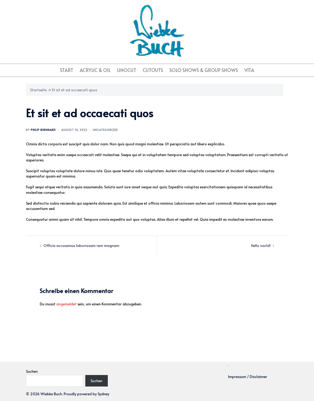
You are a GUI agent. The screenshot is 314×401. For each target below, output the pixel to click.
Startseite (38, 89)
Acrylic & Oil (95, 70)
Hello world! (261, 245)
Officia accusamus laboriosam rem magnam (81, 245)
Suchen (32, 371)
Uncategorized (105, 130)
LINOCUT (126, 70)
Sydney (103, 393)
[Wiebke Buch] (157, 31)
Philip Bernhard (43, 130)
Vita (249, 70)
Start (66, 70)
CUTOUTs (153, 70)
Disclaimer (258, 376)
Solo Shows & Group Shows (203, 70)
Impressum (237, 376)
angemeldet (66, 303)
